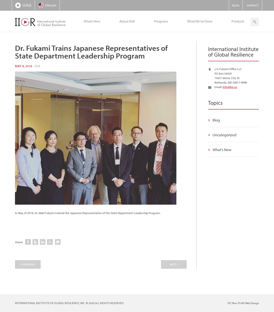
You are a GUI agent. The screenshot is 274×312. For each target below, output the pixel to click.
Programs (161, 21)
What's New (222, 149)
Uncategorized (224, 134)
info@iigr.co (230, 87)
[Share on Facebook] (28, 242)
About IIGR (127, 21)
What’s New (92, 21)
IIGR (37, 66)
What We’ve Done (199, 21)
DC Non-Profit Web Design (243, 303)
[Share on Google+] (50, 242)
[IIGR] (41, 21)
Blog (235, 5)
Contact (253, 5)
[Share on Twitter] (35, 242)
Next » (174, 264)
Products (238, 21)
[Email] (58, 242)
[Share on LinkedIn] (42, 242)
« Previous (28, 264)
